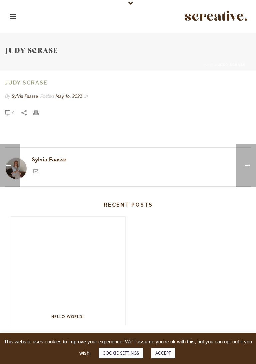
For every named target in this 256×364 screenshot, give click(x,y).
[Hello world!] (67, 263)
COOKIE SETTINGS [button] (121, 353)
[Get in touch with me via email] (35, 172)
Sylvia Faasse (24, 96)
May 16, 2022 (68, 96)
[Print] (39, 112)
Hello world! (67, 316)
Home (208, 65)
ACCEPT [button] (163, 353)
